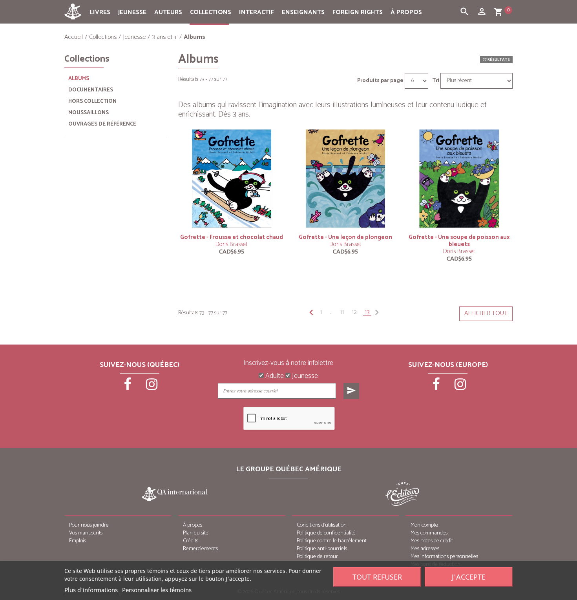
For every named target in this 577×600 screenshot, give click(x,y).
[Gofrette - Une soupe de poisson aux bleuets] (459, 178)
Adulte (274, 376)
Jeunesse (132, 12)
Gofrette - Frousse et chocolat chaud (231, 237)
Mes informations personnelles (444, 556)
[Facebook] (128, 387)
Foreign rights (357, 12)
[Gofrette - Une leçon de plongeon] (345, 178)
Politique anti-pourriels (322, 548)
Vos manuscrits (85, 533)
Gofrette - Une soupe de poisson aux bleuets (459, 240)
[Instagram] (152, 387)
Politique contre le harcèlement (332, 540)
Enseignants (303, 12)
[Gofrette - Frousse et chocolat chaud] (232, 178)
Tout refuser (377, 577)
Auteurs (168, 12)
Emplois (77, 540)
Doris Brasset (231, 244)
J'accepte (469, 577)
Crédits (190, 540)
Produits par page (380, 81)
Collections (210, 12)
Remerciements (200, 548)
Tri (435, 81)
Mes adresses (425, 548)
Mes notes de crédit (432, 540)
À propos (406, 12)
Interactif (256, 12)
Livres (100, 12)
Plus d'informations (91, 590)
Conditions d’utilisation (322, 525)
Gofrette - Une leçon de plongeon (345, 237)
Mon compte (424, 525)
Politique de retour (317, 556)
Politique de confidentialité (326, 533)
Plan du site (195, 533)
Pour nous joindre (89, 525)
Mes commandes (429, 533)
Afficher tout (486, 313)
